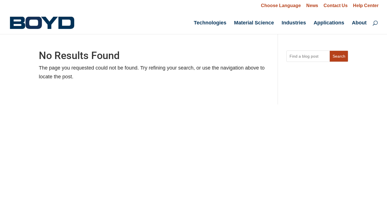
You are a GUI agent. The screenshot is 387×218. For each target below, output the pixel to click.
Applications (329, 23)
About (359, 23)
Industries (294, 23)
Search (339, 56)
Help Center (366, 5)
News (312, 5)
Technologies (210, 23)
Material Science (254, 23)
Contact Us (336, 5)
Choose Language (281, 5)
